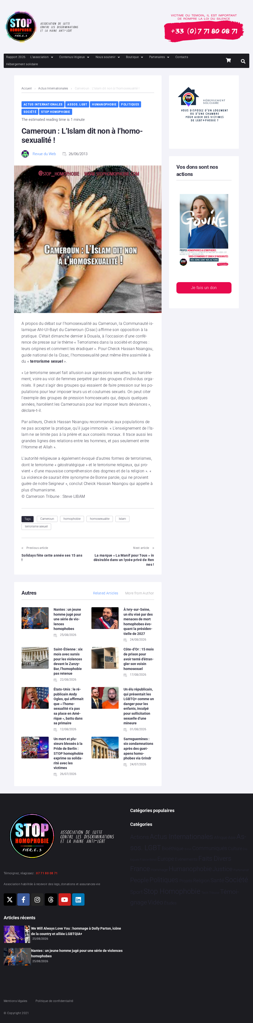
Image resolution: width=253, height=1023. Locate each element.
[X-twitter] (10, 899)
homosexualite (99, 519)
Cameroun (47, 519)
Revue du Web (44, 154)
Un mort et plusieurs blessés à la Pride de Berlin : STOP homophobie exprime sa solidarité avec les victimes (68, 753)
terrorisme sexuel (36, 526)
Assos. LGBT (77, 104)
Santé (217, 880)
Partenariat (241, 870)
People (139, 880)
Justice (222, 869)
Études (170, 902)
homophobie (72, 519)
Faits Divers (214, 858)
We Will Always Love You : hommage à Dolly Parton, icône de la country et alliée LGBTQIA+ (76, 931)
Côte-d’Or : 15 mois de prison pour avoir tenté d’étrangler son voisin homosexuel (139, 658)
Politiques (130, 104)
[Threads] (51, 899)
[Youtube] (65, 899)
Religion (201, 880)
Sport (136, 892)
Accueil (26, 88)
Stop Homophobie (55, 112)
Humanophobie (104, 104)
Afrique (220, 837)
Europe (165, 859)
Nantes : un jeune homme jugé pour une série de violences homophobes (67, 619)
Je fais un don (204, 287)
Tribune (214, 893)
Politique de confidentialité (54, 1001)
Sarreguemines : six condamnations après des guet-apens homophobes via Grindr (138, 748)
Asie (231, 837)
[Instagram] (37, 899)
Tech (204, 893)
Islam (122, 519)
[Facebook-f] (23, 899)
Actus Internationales (53, 88)
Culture (235, 848)
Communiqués (209, 848)
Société (29, 112)
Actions (139, 837)
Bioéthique (173, 848)
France (140, 869)
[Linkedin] (78, 899)
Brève (188, 849)
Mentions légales (15, 1001)
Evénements (186, 859)
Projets (185, 880)
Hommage (159, 870)
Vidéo (155, 902)
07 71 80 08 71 (47, 873)
